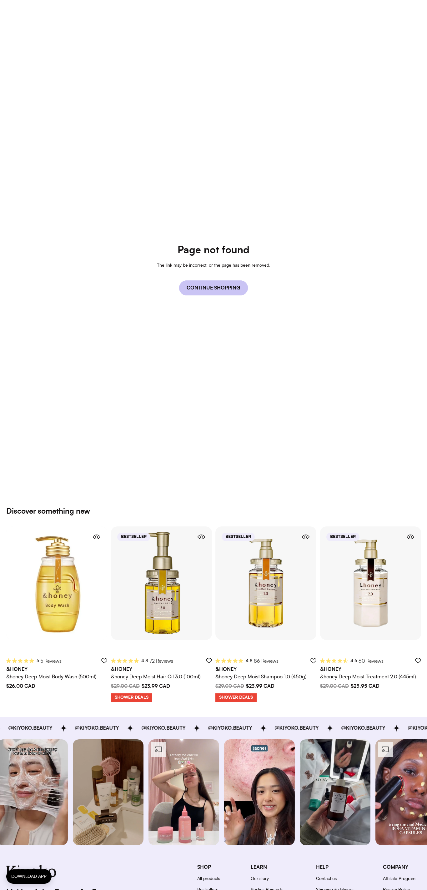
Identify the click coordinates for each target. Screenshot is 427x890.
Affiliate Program (399, 879)
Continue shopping (213, 287)
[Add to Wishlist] (104, 661)
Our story (260, 879)
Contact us (326, 879)
